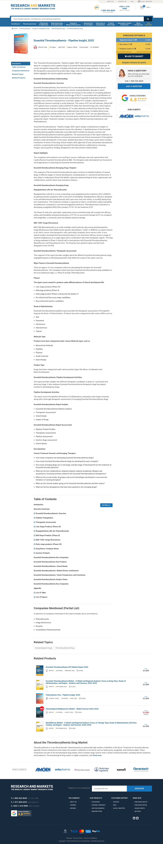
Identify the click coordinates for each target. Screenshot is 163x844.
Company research (98, 805)
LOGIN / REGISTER (146, 1)
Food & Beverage (111, 24)
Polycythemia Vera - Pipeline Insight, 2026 (63, 695)
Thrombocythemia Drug (64, 648)
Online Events (140, 808)
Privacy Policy (77, 838)
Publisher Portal (141, 805)
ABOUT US (110, 1)
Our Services (148, 24)
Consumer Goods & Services (124, 24)
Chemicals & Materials (43, 24)
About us (73, 802)
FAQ (132, 1)
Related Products (18, 78)
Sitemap (69, 838)
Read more (97, 755)
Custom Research (98, 808)
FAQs (114, 805)
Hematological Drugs (43, 648)
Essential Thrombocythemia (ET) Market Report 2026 (67, 667)
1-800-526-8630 (108, 11)
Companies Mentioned (20, 71)
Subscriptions (97, 811)
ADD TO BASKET (134, 56)
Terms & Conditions (90, 838)
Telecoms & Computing (100, 24)
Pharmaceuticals (29, 24)
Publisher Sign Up (141, 802)
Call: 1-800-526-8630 (134, 81)
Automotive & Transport (88, 24)
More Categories (138, 24)
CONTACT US (122, 1)
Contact (116, 802)
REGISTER (139, 788)
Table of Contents (19, 67)
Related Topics (17, 74)
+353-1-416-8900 (124, 8)
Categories (96, 802)
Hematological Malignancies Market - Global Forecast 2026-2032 (72, 709)
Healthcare (15, 24)
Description (16, 63)
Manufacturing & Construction (57, 24)
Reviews (73, 808)
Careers (73, 805)
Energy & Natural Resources (73, 24)
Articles (138, 811)
